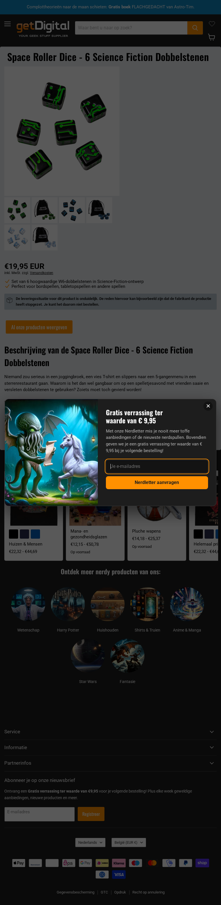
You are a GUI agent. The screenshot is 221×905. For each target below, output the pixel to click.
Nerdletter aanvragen (157, 482)
